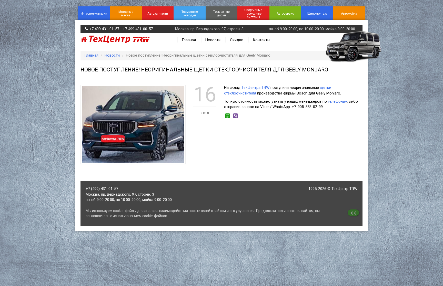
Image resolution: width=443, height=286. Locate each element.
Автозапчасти (157, 13)
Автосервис (285, 13)
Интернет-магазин (94, 13)
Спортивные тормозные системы (253, 13)
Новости (212, 40)
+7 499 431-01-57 (104, 29)
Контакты (261, 40)
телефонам (337, 101)
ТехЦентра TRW (255, 87)
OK (353, 213)
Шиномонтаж (317, 13)
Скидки (236, 40)
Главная (189, 40)
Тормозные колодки (190, 13)
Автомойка (349, 13)
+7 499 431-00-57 (138, 29)
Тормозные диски (221, 13)
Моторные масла (125, 13)
